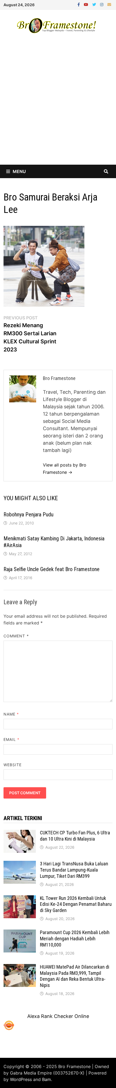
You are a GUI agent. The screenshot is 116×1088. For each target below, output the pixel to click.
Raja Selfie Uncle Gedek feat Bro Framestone (52, 569)
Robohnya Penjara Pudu (28, 514)
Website (13, 764)
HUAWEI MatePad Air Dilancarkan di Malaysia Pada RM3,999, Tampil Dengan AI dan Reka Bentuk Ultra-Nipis (74, 976)
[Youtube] (87, 4)
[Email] (109, 4)
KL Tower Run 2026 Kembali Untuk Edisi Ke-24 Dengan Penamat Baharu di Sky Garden (76, 904)
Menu (19, 171)
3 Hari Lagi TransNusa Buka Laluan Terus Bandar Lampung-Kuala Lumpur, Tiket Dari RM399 (74, 870)
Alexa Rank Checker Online (58, 1016)
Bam (46, 1079)
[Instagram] (102, 4)
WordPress (21, 1079)
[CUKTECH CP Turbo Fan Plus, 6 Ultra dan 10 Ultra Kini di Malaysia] (20, 833)
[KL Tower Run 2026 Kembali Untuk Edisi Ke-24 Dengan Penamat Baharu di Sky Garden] (20, 899)
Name (11, 714)
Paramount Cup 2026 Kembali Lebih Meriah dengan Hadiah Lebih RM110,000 (75, 939)
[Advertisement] (58, 104)
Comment (16, 636)
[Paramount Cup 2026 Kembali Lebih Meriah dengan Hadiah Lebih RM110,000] (20, 933)
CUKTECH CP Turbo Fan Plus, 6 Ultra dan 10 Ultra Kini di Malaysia (75, 836)
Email (12, 739)
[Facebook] (79, 4)
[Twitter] (95, 4)
